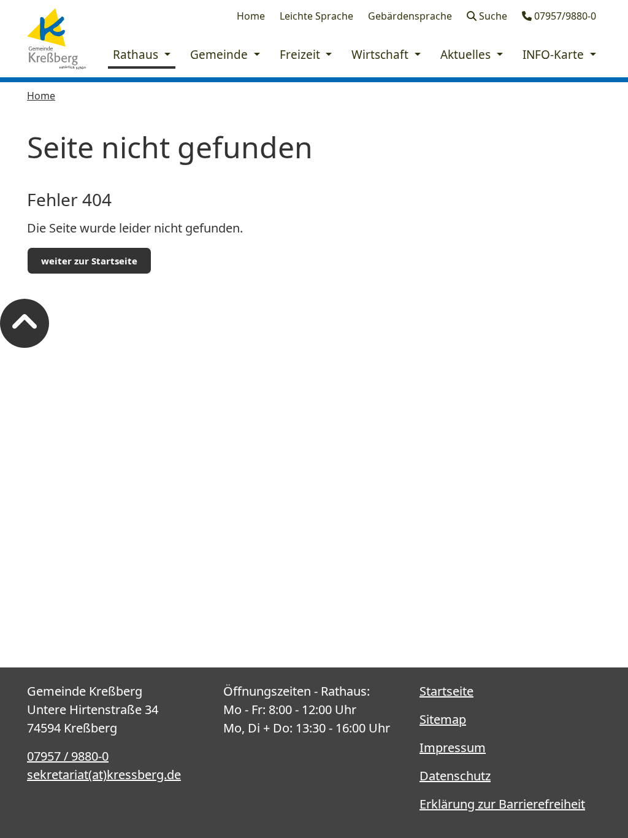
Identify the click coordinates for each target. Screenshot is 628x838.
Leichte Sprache (316, 16)
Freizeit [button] (301, 55)
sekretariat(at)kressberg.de (104, 774)
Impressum (452, 747)
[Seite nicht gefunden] (56, 38)
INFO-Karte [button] (555, 55)
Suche (492, 16)
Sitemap (442, 719)
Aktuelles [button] (467, 55)
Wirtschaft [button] (381, 55)
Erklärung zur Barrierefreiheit (502, 804)
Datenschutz (455, 775)
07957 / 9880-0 (68, 756)
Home (251, 16)
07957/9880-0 (564, 16)
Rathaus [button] (137, 55)
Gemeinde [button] (220, 55)
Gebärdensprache (410, 16)
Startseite (446, 691)
